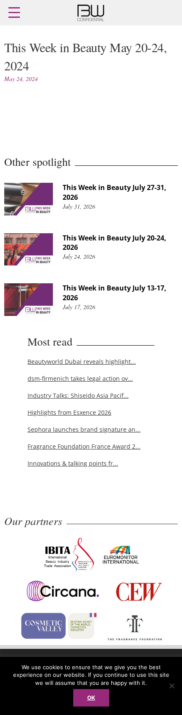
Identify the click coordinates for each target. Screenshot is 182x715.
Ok (91, 697)
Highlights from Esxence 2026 (69, 412)
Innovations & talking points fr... (73, 463)
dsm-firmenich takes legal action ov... (80, 378)
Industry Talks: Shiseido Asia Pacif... (78, 395)
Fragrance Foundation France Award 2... (84, 446)
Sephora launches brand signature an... (84, 429)
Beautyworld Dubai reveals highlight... (82, 362)
